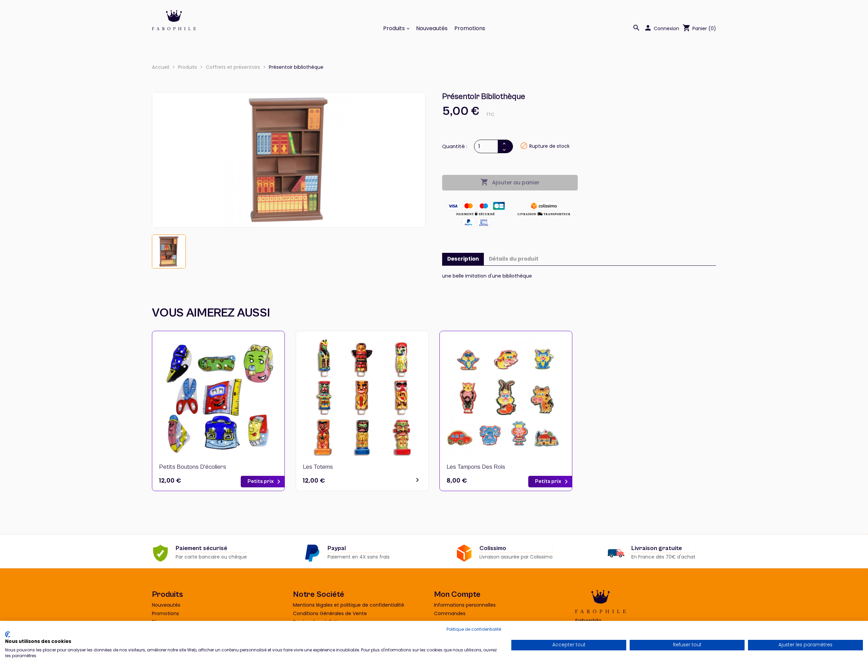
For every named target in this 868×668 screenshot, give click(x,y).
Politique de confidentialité (474, 629)
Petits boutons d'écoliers (192, 466)
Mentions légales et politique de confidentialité (348, 605)
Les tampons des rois (476, 466)
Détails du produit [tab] (513, 258)
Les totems (318, 466)
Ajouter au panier (509, 182)
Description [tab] (463, 258)
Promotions (469, 28)
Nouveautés (432, 28)
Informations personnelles (465, 605)
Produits (394, 28)
